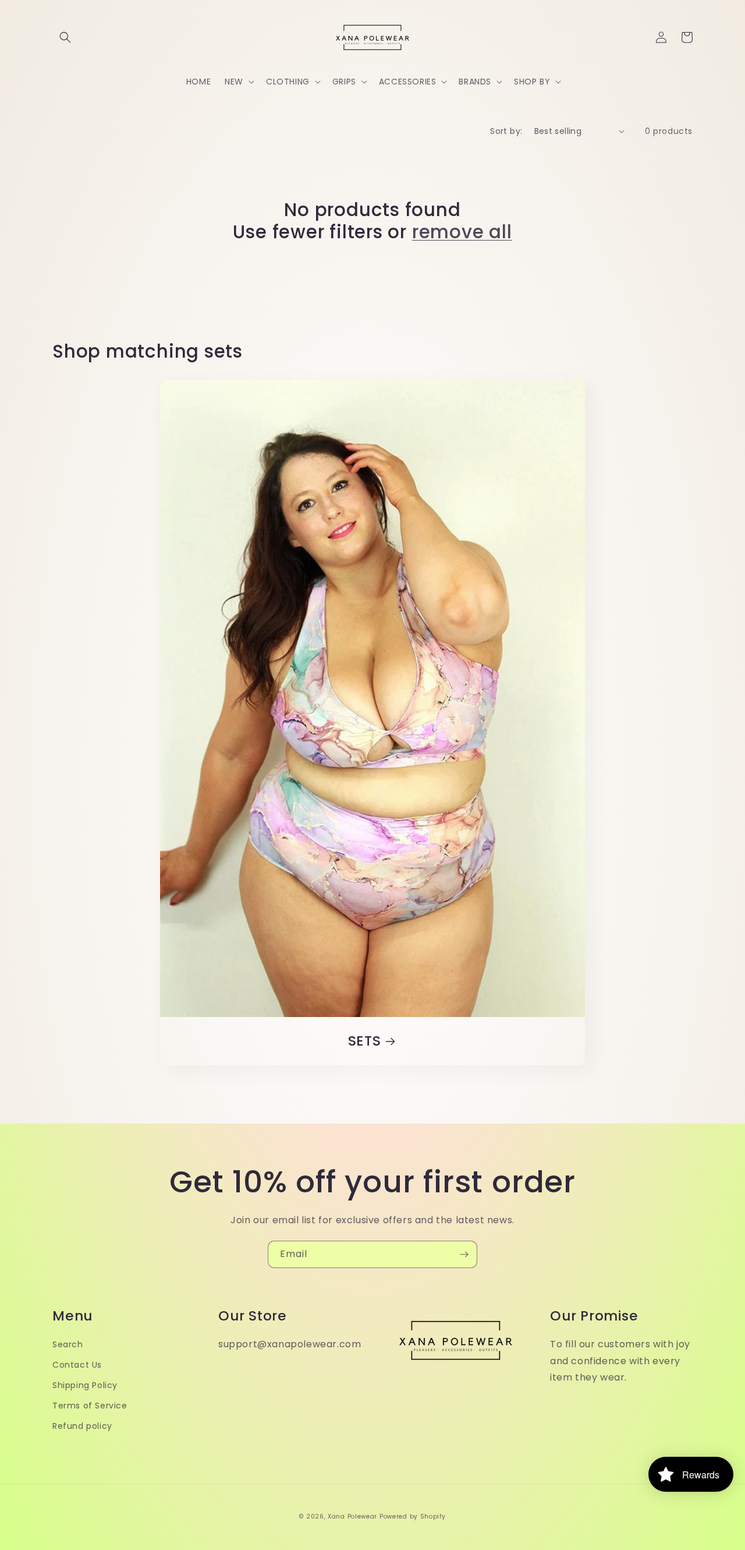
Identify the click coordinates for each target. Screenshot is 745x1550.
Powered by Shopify (412, 1516)
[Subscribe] (464, 1254)
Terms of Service (89, 1405)
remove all (462, 232)
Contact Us (77, 1365)
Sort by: (506, 131)
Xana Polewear (352, 1516)
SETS (364, 1041)
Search (67, 1344)
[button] (65, 37)
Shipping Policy (85, 1385)
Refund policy (82, 1426)
